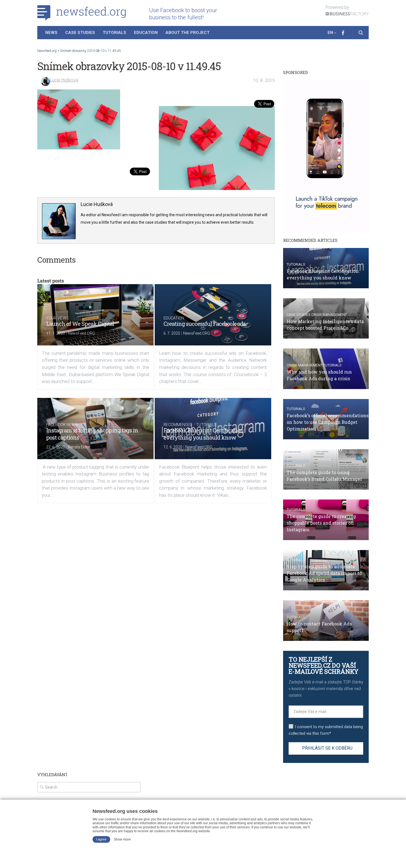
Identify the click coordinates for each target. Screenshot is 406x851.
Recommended (178, 424)
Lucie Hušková (64, 80)
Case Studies (80, 32)
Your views (57, 318)
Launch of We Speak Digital (80, 323)
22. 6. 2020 (55, 447)
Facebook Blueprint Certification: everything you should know (204, 434)
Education (146, 32)
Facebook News (62, 424)
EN (330, 32)
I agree (101, 839)
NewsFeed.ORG (81, 333)
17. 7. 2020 (55, 333)
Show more (122, 839)
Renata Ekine (79, 447)
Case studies (298, 315)
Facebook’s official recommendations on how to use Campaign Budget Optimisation (327, 422)
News (51, 32)
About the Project (187, 32)
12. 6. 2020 (173, 447)
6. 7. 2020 (172, 333)
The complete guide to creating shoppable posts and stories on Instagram (321, 522)
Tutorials (114, 32)
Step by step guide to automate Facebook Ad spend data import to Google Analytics (324, 573)
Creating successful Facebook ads (205, 323)
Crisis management (329, 315)
